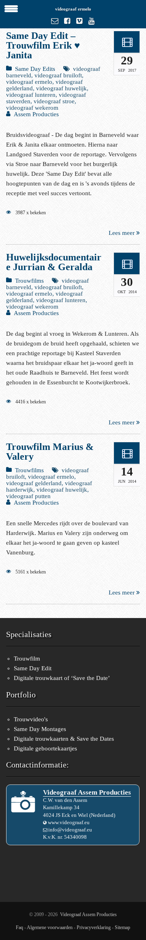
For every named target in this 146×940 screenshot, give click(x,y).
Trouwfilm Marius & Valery (50, 451)
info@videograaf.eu (70, 830)
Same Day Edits (35, 69)
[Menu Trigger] (11, 8)
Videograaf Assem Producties (88, 914)
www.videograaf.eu (69, 822)
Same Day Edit (33, 668)
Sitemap (122, 927)
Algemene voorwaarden (50, 927)
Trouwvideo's (31, 719)
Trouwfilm (27, 658)
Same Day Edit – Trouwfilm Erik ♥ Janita (43, 45)
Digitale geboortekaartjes (45, 748)
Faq (19, 927)
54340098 (75, 837)
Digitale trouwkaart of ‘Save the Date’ (62, 678)
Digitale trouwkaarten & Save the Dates (64, 738)
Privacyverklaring (94, 927)
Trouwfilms (29, 280)
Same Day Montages (40, 729)
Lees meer (122, 233)
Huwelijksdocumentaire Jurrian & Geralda (53, 262)
